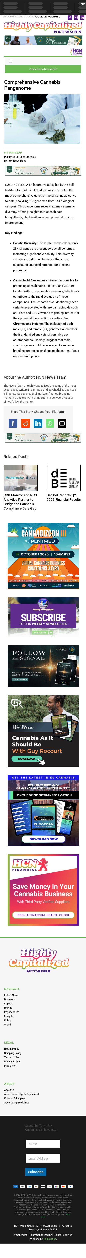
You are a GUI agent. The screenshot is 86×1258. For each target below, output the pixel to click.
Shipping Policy (12, 1057)
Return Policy (11, 1053)
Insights (8, 1020)
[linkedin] (82, 17)
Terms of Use (11, 1061)
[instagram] (76, 17)
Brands (8, 1012)
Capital (8, 1007)
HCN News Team (16, 161)
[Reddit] (25, 423)
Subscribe (35, 1176)
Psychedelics (11, 1016)
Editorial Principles (14, 1102)
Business (9, 1003)
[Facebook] (13, 423)
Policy (7, 1024)
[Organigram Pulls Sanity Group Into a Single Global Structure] (20, 478)
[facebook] (70, 17)
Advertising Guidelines (16, 1106)
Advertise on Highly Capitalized (21, 1098)
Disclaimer (10, 1070)
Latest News (11, 999)
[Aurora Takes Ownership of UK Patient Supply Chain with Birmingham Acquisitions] (63, 478)
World (7, 1028)
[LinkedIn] (38, 423)
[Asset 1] (43, 22)
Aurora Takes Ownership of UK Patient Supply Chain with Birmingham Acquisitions (62, 504)
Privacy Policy (12, 1065)
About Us (9, 1094)
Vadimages (49, 1243)
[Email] (62, 423)
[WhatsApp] (50, 423)
